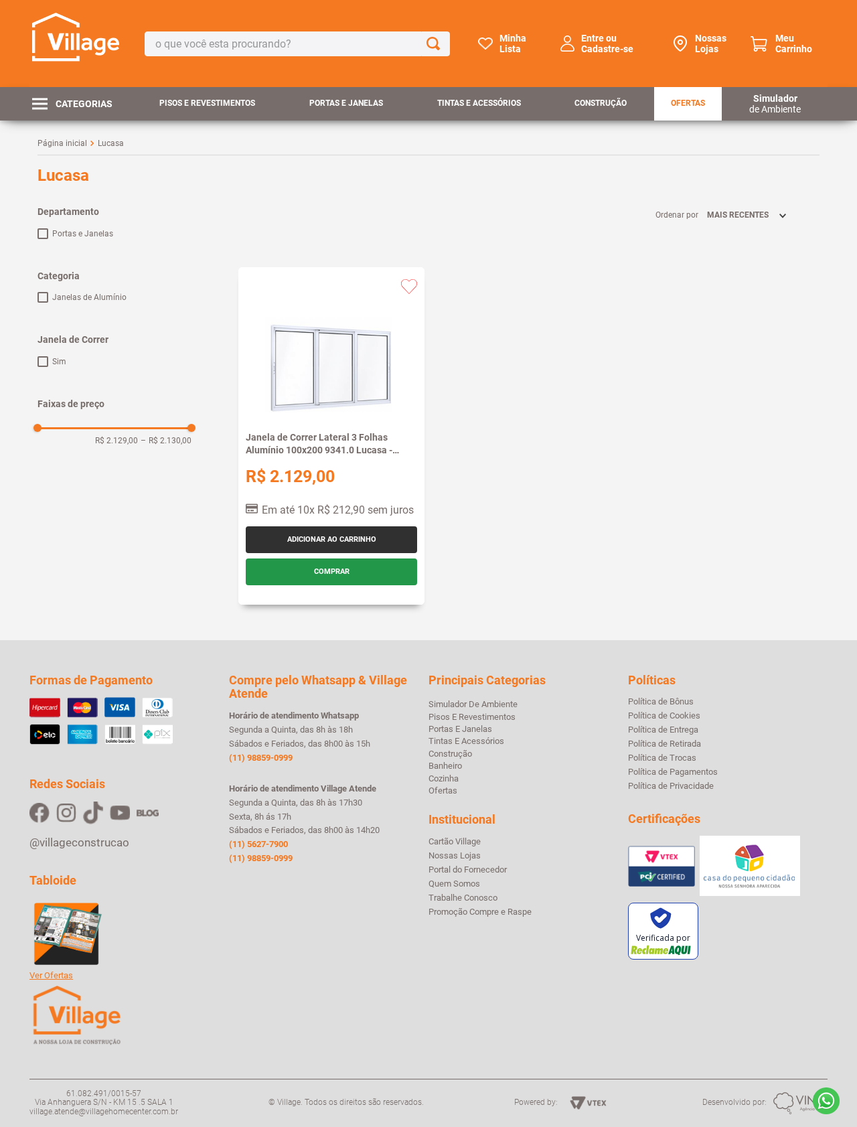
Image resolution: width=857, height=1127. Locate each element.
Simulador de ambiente (473, 704)
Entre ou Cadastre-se (607, 43)
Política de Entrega (663, 730)
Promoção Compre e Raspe (480, 912)
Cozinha (443, 778)
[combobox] (297, 43)
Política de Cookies (664, 716)
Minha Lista (512, 43)
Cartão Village (454, 841)
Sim (59, 361)
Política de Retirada (664, 744)
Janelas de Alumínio (89, 297)
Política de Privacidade (671, 786)
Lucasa (111, 143)
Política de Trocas (662, 758)
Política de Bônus (661, 701)
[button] (114, 211)
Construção (600, 103)
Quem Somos (454, 884)
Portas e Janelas (346, 103)
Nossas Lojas (710, 43)
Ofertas (688, 103)
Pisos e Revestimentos (207, 103)
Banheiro (445, 766)
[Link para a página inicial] (62, 143)
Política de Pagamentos (673, 772)
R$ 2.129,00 (116, 440)
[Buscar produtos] (435, 43)
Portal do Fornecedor (467, 870)
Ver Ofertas (51, 975)
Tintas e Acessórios (479, 103)
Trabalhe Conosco (462, 898)
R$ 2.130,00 (166, 440)
